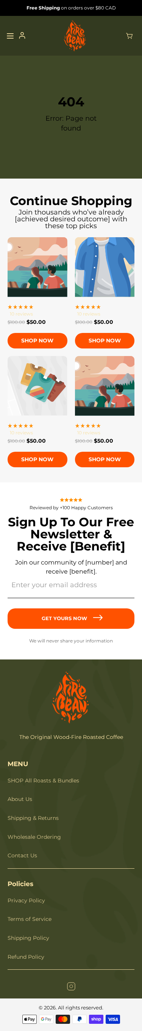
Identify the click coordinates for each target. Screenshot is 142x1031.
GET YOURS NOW (64, 618)
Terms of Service (29, 919)
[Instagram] (71, 987)
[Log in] (22, 35)
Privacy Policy (26, 900)
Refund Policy (26, 956)
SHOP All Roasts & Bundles (43, 780)
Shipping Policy (28, 938)
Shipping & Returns (33, 818)
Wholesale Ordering (34, 837)
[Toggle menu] (10, 36)
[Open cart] (129, 36)
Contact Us (22, 855)
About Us (20, 799)
